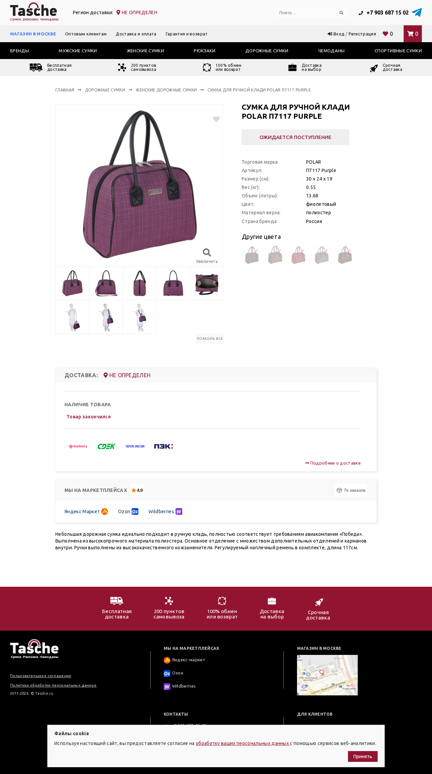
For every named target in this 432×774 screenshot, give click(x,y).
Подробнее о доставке (335, 463)
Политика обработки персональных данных (53, 685)
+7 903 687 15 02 (387, 12)
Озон (177, 673)
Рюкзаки (204, 50)
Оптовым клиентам (86, 33)
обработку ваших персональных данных (243, 743)
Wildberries (161, 511)
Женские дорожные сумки (166, 90)
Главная (64, 90)
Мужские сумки (78, 50)
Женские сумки (145, 50)
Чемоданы (331, 50)
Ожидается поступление (295, 137)
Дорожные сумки (266, 50)
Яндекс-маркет (189, 660)
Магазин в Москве (33, 33)
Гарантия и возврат (187, 33)
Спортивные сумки (398, 50)
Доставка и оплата (136, 33)
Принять (362, 756)
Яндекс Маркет (82, 511)
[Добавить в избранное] (213, 119)
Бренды (19, 50)
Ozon (124, 511)
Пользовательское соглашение (41, 676)
